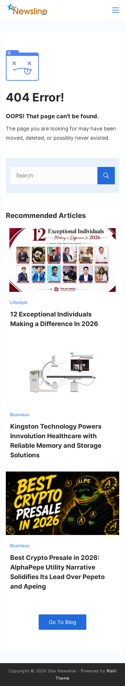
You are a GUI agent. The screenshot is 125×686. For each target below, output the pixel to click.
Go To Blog (62, 622)
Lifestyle (19, 302)
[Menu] (115, 10)
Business (19, 414)
